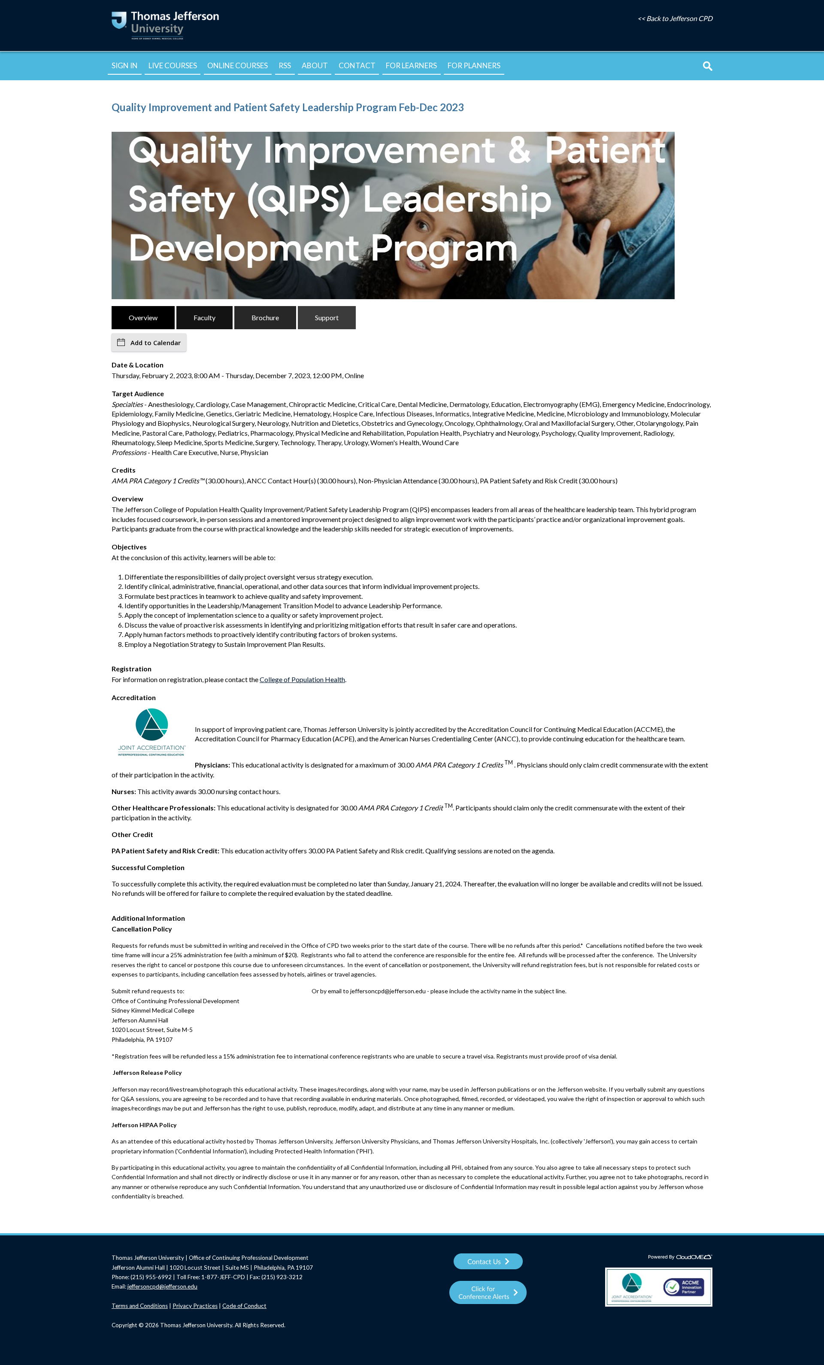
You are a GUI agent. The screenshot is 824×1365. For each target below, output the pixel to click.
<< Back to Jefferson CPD (674, 18)
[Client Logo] (165, 39)
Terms (120, 1305)
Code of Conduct (244, 1305)
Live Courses (172, 65)
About (315, 65)
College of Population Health (302, 679)
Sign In (125, 65)
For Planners (474, 65)
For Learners (411, 65)
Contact (357, 65)
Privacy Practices (195, 1305)
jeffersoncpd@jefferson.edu (162, 1286)
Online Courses (237, 65)
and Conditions (148, 1305)
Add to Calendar (155, 342)
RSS (285, 65)
